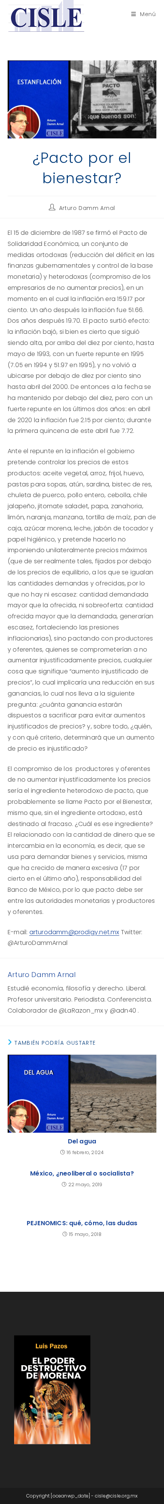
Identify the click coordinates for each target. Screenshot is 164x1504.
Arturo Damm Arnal (87, 208)
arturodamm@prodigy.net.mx (74, 932)
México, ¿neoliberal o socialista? (82, 1173)
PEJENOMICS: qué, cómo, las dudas (82, 1223)
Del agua (82, 1141)
